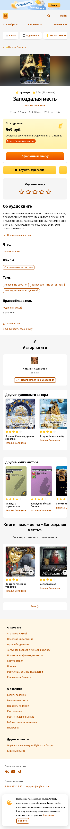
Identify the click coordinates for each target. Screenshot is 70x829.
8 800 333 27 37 (13, 786)
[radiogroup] (35, 192)
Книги (12, 35)
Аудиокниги (32, 35)
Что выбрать (10, 24)
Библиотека (35, 24)
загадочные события (15, 284)
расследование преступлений (21, 290)
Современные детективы (18, 267)
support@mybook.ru (37, 786)
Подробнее (48, 815)
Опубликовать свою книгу (17, 329)
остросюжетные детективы (47, 284)
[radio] (21, 192)
